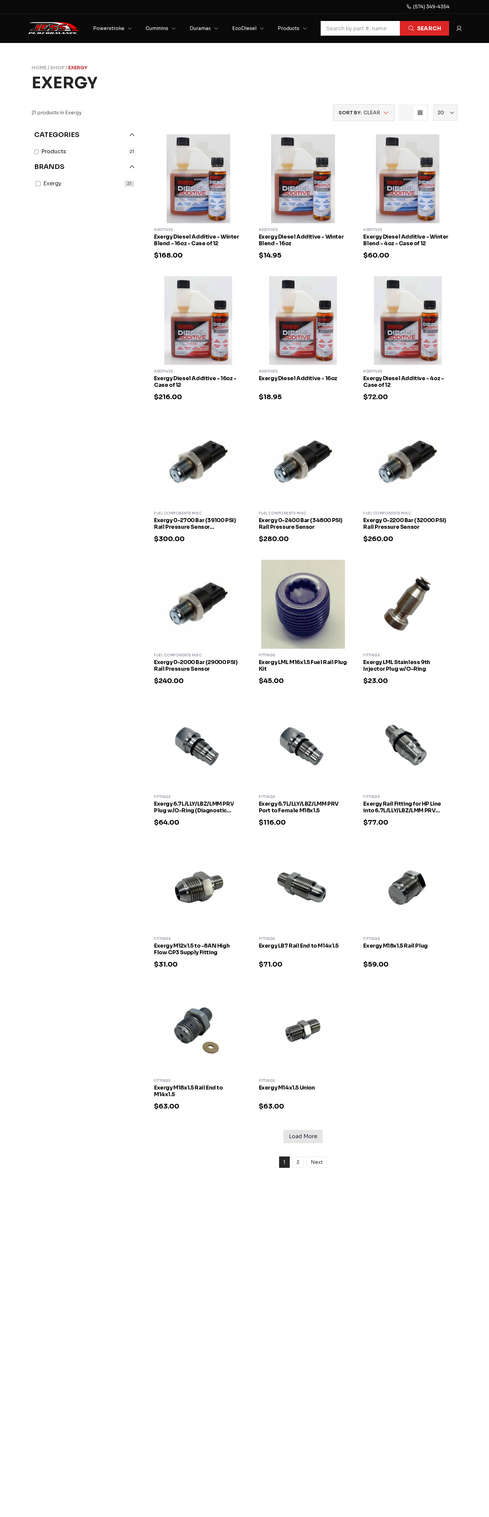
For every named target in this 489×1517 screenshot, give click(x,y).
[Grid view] (420, 112)
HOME (39, 68)
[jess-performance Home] (53, 28)
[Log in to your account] (459, 28)
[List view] (406, 112)
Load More (303, 1136)
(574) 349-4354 (431, 7)
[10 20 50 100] (445, 113)
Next (317, 1162)
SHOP (57, 68)
